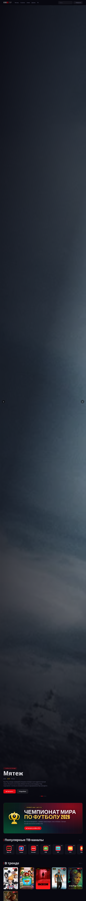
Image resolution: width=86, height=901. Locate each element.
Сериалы (22, 2)
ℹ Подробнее (22, 791)
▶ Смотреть (9, 791)
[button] (43, 818)
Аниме (28, 2)
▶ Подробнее (11, 886)
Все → (81, 840)
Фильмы (17, 2)
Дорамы (34, 2)
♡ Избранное (78, 2)
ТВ (37, 2)
